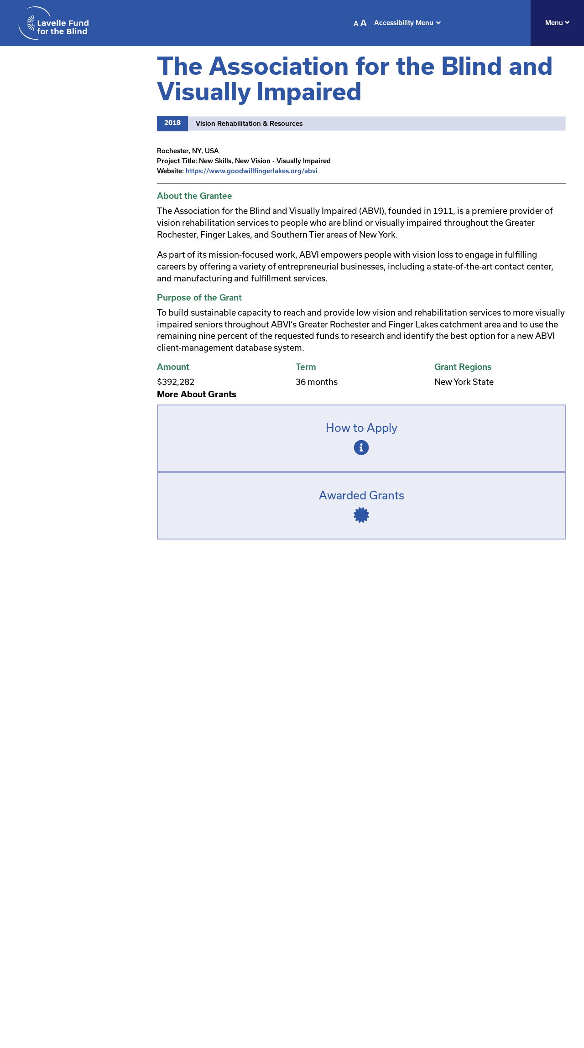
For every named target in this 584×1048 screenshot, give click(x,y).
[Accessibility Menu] (438, 23)
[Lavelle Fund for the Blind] (53, 23)
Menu (555, 22)
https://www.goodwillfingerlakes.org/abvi (252, 171)
